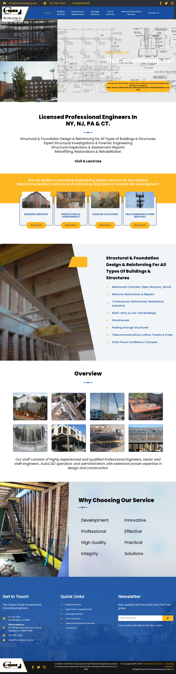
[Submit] (167, 618)
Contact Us (153, 13)
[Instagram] (172, 3)
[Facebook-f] (161, 3)
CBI (172, 669)
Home (47, 13)
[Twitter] (166, 3)
